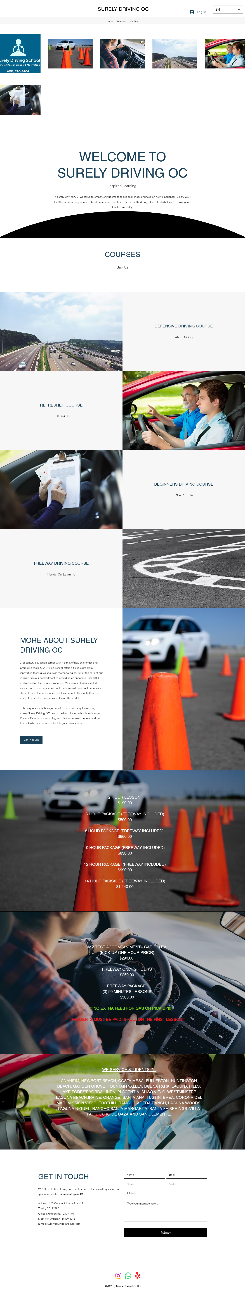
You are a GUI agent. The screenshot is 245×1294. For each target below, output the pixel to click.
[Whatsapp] (128, 1276)
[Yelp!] (138, 1276)
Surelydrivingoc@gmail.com (64, 1223)
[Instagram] (118, 1276)
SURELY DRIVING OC (123, 9)
